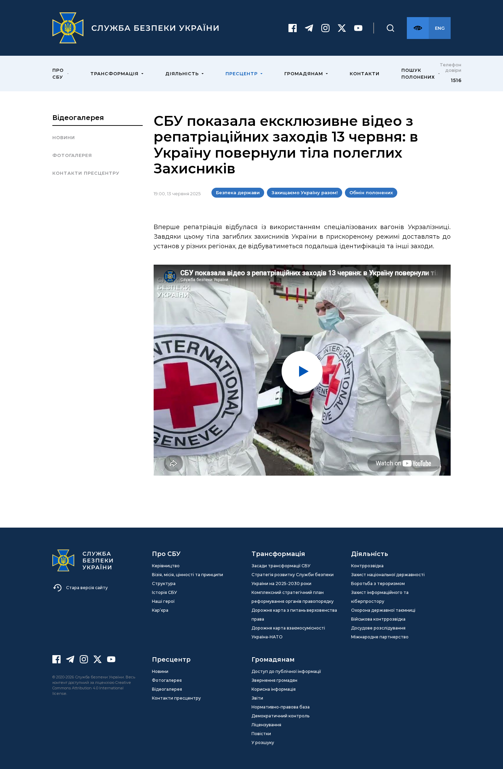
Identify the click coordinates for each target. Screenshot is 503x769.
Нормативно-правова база (281, 707)
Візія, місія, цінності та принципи (187, 574)
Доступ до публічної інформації (286, 671)
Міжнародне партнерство (380, 636)
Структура (164, 583)
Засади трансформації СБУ (281, 565)
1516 (456, 80)
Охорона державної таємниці (383, 610)
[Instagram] (325, 28)
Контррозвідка (367, 565)
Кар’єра (160, 610)
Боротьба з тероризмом (378, 583)
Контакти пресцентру (85, 173)
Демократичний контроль (280, 715)
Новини (63, 137)
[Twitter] (342, 28)
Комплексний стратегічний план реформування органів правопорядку (293, 597)
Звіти (257, 698)
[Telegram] (309, 28)
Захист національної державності (388, 574)
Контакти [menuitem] (364, 73)
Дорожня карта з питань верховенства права (294, 615)
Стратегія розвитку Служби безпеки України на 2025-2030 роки (293, 579)
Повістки (261, 733)
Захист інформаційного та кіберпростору (380, 597)
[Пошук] (390, 28)
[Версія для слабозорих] (418, 28)
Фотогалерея (72, 155)
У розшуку (263, 742)
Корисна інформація (274, 689)
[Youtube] (358, 28)
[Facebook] (292, 28)
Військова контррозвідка (378, 619)
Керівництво (166, 565)
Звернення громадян (274, 680)
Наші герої (163, 601)
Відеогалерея (78, 118)
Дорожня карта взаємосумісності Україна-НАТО (288, 632)
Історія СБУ (164, 592)
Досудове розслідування (378, 628)
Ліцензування (266, 724)
